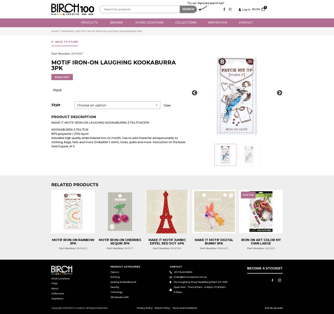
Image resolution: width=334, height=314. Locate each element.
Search (188, 9)
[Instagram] (230, 9)
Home (55, 31)
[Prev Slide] (194, 93)
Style (55, 105)
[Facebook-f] (224, 9)
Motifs (80, 31)
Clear (167, 105)
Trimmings (67, 31)
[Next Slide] (279, 93)
